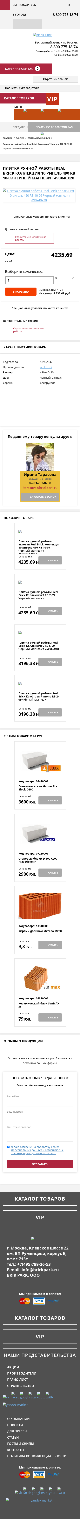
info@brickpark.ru (40, 1269)
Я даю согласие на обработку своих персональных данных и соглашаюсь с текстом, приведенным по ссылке (37, 1150)
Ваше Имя (13, 1096)
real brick (46, 367)
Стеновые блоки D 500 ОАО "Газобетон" (37, 860)
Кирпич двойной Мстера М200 (40, 931)
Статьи (13, 1437)
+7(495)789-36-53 (34, 1264)
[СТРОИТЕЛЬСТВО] (47, 143)
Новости (15, 1425)
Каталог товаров (40, 1198)
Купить (53, 560)
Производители (21, 1373)
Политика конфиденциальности (37, 1456)
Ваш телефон (15, 1111)
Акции (13, 1367)
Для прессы (17, 1431)
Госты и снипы (20, 1444)
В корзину (21, 291)
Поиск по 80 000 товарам (54, 127)
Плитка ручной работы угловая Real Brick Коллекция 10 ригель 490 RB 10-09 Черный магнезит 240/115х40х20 (39, 547)
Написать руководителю (22, 88)
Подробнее (40, 530)
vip (52, 99)
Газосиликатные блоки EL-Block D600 (37, 788)
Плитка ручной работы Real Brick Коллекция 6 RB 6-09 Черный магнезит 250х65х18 (38, 645)
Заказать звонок (43, 496)
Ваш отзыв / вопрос (19, 1127)
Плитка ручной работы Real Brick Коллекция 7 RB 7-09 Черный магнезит (38, 595)
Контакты (15, 1450)
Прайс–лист (17, 1379)
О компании (18, 1419)
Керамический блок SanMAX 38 (38, 1005)
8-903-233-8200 (40, 483)
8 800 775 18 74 (65, 14)
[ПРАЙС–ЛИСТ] (64, 120)
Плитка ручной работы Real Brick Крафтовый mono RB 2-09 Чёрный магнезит (38, 696)
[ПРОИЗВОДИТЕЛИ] (47, 120)
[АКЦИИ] (30, 120)
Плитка (20, 138)
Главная (7, 138)
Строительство (20, 1386)
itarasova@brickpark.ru (40, 488)
